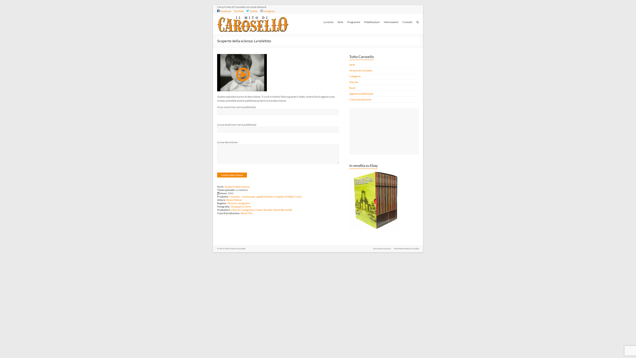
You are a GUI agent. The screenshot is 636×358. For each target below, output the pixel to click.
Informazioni (391, 22)
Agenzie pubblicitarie (361, 93)
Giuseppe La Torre (240, 206)
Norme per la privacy (382, 248)
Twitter (253, 11)
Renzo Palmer (234, 199)
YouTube (239, 11)
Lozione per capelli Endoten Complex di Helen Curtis (272, 196)
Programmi (353, 22)
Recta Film (247, 213)
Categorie (355, 76)
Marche (353, 82)
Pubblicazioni (372, 22)
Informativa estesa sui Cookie (406, 248)
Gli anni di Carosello (360, 70)
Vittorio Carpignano (238, 203)
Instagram (269, 11)
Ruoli (352, 87)
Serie (340, 22)
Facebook (225, 11)
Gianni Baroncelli (282, 209)
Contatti (407, 22)
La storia (328, 22)
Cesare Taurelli (263, 209)
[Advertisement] (384, 131)
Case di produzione (360, 99)
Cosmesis (234, 196)
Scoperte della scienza (237, 186)
